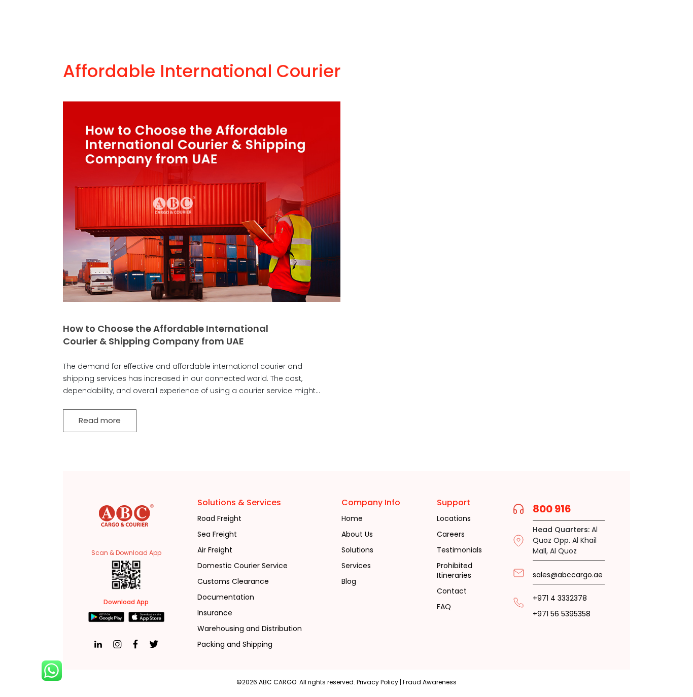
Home (352, 519)
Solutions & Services (239, 502)
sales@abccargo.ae (568, 575)
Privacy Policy (377, 682)
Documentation (225, 597)
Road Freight (219, 519)
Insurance (214, 613)
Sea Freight (217, 534)
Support (453, 502)
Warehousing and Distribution (249, 629)
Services (356, 566)
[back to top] (641, 670)
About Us (357, 534)
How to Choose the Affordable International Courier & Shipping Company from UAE (165, 334)
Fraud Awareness (430, 682)
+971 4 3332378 (560, 598)
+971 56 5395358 (562, 614)
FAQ (444, 607)
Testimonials (459, 550)
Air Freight (214, 550)
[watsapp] (52, 670)
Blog (348, 581)
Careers (451, 534)
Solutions (357, 550)
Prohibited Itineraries (454, 571)
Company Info (370, 502)
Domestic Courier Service (242, 566)
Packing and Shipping (234, 644)
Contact (452, 591)
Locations (454, 519)
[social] (106, 617)
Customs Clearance (233, 581)
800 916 (552, 509)
